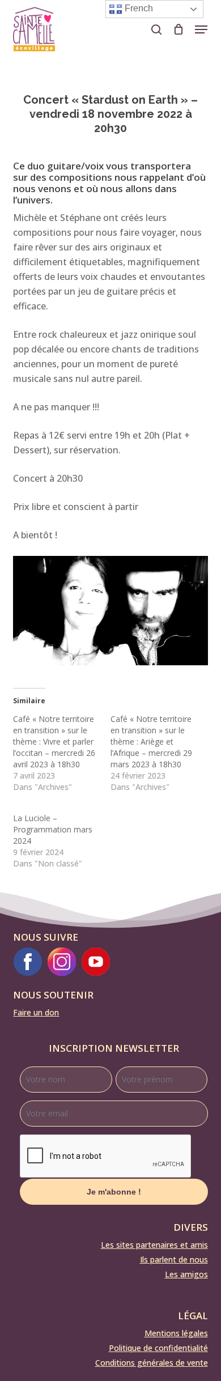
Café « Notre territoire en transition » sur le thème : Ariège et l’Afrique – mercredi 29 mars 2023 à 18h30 (151, 741)
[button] (201, 29)
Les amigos (186, 1274)
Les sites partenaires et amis (154, 1244)
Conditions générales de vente (151, 1362)
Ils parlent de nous (174, 1259)
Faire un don (36, 1012)
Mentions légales (176, 1333)
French (137, 8)
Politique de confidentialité (158, 1347)
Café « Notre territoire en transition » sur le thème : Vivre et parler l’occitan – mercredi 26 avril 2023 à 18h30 (54, 741)
